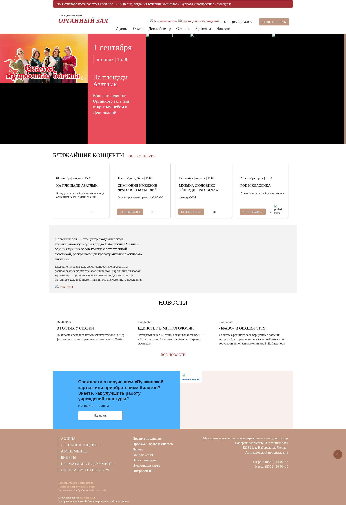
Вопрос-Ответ (143, 455)
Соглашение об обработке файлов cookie (82, 490)
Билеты (68, 457)
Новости (223, 28)
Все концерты (142, 156)
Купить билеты (274, 22)
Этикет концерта (145, 460)
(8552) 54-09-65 (243, 22)
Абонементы (74, 451)
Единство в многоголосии (166, 328)
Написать (100, 415)
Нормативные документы (88, 464)
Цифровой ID (142, 471)
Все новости (173, 355)
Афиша (122, 28)
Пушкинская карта (146, 465)
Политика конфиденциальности (76, 486)
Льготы (138, 449)
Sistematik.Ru (87, 497)
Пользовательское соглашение (75, 482)
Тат (226, 22)
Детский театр (159, 28)
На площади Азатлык (76, 185)
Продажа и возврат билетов (153, 444)
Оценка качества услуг (85, 470)
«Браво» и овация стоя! (243, 328)
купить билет (130, 211)
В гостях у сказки (75, 328)
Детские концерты (80, 445)
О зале (138, 28)
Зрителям (203, 28)
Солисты (183, 28)
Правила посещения (147, 438)
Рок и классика (255, 185)
